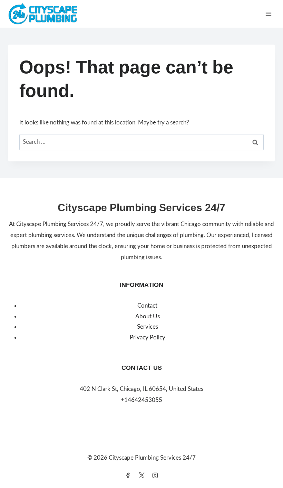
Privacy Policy (147, 337)
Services (147, 327)
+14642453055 (141, 400)
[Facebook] (128, 475)
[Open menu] (268, 13)
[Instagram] (155, 475)
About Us (147, 316)
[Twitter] (141, 475)
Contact (147, 306)
